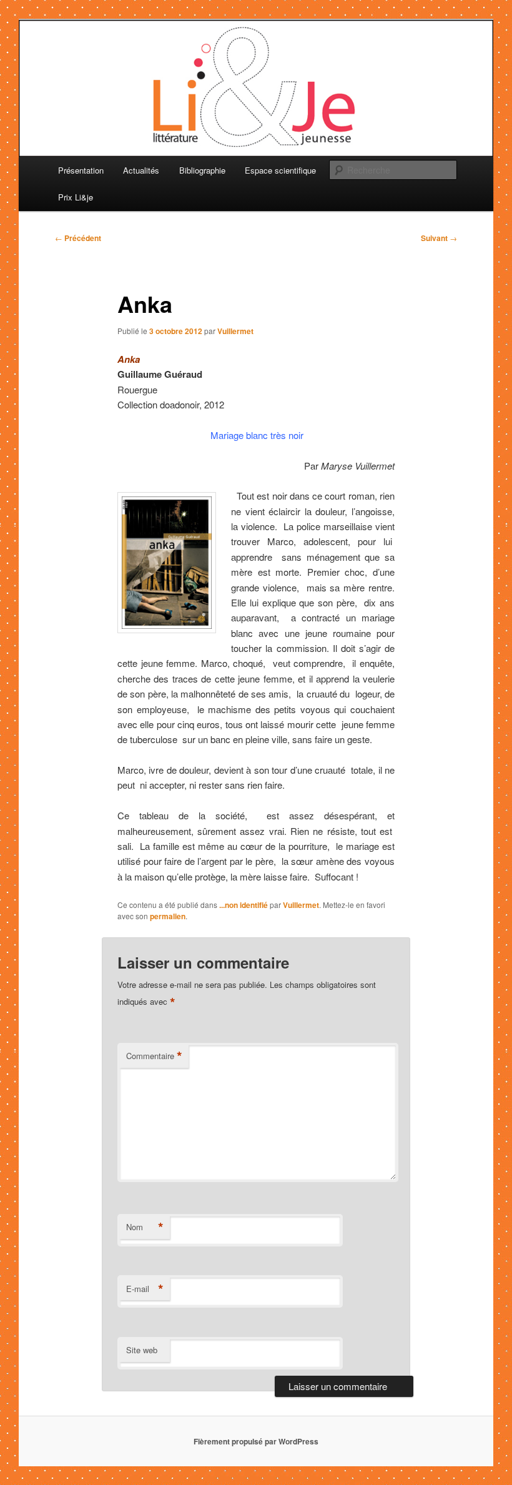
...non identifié (243, 904)
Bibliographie (202, 170)
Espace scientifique (280, 170)
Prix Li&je (75, 197)
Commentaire (154, 1056)
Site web (141, 1350)
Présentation (81, 170)
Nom (145, 1227)
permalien (167, 916)
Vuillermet (235, 331)
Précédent (78, 238)
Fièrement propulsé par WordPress (256, 1441)
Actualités (141, 170)
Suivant (439, 238)
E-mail (145, 1289)
